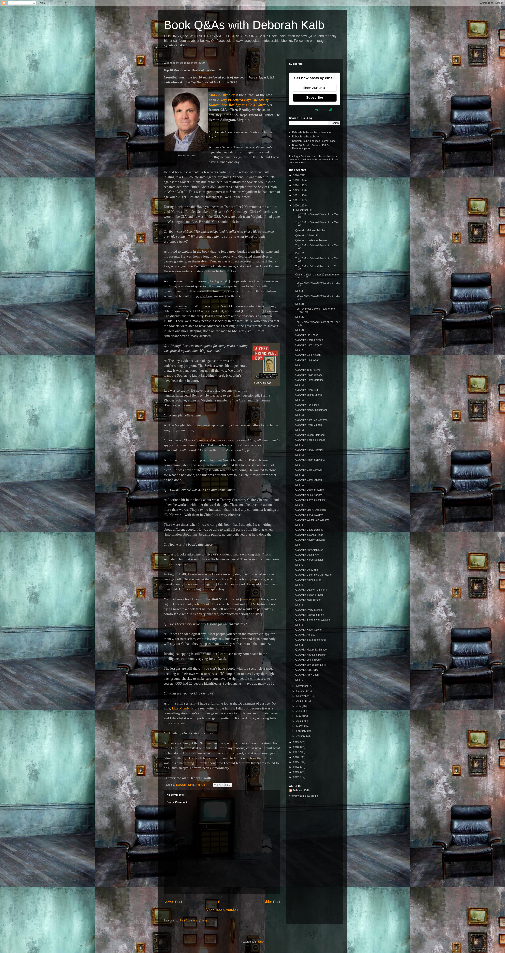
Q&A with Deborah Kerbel (309, 489)
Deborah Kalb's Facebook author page (314, 140)
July (299, 706)
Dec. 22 (299, 316)
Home (222, 902)
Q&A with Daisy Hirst (307, 569)
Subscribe (314, 97)
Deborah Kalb (301, 790)
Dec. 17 (299, 399)
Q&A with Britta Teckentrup (310, 639)
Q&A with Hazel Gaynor (308, 629)
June (299, 710)
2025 (296, 180)
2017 (296, 752)
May (299, 715)
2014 (296, 767)
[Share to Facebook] (226, 785)
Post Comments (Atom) (193, 920)
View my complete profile (303, 795)
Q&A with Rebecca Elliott (309, 614)
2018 (296, 747)
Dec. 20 (299, 349)
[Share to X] (222, 785)
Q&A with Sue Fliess (307, 404)
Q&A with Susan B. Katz (309, 594)
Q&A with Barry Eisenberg (310, 499)
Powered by (305, 109)
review (246, 599)
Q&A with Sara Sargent (308, 344)
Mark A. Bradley (222, 95)
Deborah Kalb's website (305, 136)
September (303, 695)
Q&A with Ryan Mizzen (308, 424)
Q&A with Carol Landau (308, 479)
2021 (296, 200)
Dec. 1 (299, 679)
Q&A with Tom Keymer (308, 369)
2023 (296, 190)
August (300, 700)
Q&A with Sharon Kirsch (309, 339)
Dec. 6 (299, 564)
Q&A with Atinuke (305, 634)
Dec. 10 (299, 484)
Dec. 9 (299, 504)
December (302, 209)
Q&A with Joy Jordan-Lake (310, 664)
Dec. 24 (299, 290)
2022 (296, 195)
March (300, 725)
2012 (296, 777)
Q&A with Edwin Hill (306, 235)
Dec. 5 (299, 584)
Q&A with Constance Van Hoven (313, 574)
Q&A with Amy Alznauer (309, 549)
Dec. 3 (299, 624)
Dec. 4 (299, 604)
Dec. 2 (299, 644)
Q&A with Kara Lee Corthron (311, 419)
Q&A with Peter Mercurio (309, 379)
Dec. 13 (299, 454)
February (301, 730)
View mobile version (222, 910)
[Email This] (215, 785)
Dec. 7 (299, 544)
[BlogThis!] (219, 785)
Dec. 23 (299, 303)
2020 (296, 205)
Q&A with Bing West (307, 359)
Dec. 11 (299, 474)
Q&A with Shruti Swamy (309, 514)
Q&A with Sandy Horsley (309, 449)
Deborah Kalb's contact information (312, 132)
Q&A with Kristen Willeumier (311, 240)
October (301, 691)
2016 (296, 757)
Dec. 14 (299, 444)
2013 (296, 772)
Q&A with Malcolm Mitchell (310, 230)
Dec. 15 (299, 429)
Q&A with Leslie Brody (308, 659)
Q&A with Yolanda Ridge (309, 534)
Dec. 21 (299, 329)
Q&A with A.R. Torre (306, 669)
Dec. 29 (299, 253)
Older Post (271, 902)
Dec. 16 (299, 414)
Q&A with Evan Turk (307, 389)
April (299, 721)
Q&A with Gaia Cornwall (309, 469)
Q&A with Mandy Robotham (311, 409)
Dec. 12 (299, 464)
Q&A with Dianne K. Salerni (311, 589)
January (301, 736)
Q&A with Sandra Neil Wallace (312, 619)
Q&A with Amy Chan (307, 674)
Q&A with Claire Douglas (309, 529)
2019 (296, 742)
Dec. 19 (299, 364)
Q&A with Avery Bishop (308, 609)
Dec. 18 (299, 384)
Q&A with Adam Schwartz (310, 459)
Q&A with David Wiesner (309, 374)
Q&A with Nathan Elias (308, 579)
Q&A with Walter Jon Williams (312, 519)
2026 (296, 175)
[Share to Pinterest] (230, 785)
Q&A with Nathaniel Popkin (310, 654)
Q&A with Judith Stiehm (309, 394)
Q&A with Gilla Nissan (308, 354)
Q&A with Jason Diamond (310, 434)
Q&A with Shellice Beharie (310, 439)
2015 (296, 762)
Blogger (259, 941)
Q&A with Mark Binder (308, 599)
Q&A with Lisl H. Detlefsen (310, 509)
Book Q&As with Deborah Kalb (244, 25)
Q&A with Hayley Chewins (310, 539)
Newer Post (173, 902)
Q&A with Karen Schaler (309, 559)
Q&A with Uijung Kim (307, 554)
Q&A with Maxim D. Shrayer (311, 649)
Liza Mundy (180, 708)
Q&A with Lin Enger (306, 334)
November (302, 685)
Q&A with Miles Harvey (308, 494)
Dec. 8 (299, 524)
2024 (296, 185)
